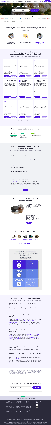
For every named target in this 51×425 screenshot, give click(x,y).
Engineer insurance (8, 412)
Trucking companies (14, 181)
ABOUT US (27, 401)
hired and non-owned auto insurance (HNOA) (23, 184)
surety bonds (16, 338)
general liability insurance (33, 185)
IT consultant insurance (9, 406)
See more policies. (31, 120)
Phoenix (29, 322)
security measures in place (29, 320)
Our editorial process (28, 410)
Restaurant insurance (9, 411)
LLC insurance (18, 407)
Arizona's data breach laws (14, 322)
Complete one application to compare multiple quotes (40, 42)
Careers (27, 403)
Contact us (27, 412)
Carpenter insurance (9, 403)
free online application (18, 358)
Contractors (11, 337)
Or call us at (25, 12)
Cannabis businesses (13, 345)
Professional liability (30, 211)
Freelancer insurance (19, 403)
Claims (27, 411)
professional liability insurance (21, 342)
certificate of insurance (28, 309)
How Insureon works (28, 407)
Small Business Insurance (10, 1)
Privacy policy (16, 416)
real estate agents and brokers (33, 341)
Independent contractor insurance (20, 406)
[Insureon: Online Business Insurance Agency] (3, 1)
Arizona (23, 173)
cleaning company (14, 165)
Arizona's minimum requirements (21, 174)
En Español (34, 416)
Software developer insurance (10, 407)
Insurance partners (28, 406)
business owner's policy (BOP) (16, 186)
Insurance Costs (25, 1)
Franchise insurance (18, 402)
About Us (35, 1)
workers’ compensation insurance (28, 159)
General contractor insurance (10, 402)
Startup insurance (18, 411)
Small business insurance (7, 21)
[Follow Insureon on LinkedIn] (36, 402)
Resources (30, 1)
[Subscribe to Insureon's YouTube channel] (37, 402)
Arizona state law (14, 158)
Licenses (24, 416)
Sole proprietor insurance (19, 410)
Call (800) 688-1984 (19, 398)
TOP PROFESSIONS (8, 401)
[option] (14, 238)
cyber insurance (18, 319)
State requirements (15, 21)
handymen (19, 337)
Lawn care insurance (9, 410)
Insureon (10, 419)
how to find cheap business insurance (16, 362)
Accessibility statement (29, 416)
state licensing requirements (27, 339)
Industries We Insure (19, 1)
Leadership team (28, 402)
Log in (40, 1)
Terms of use (21, 416)
